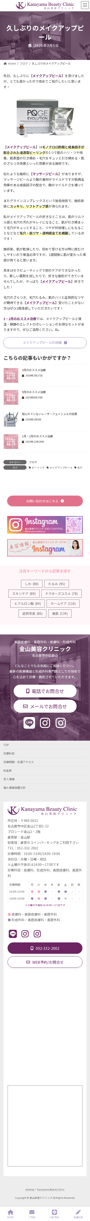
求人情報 (9, 779)
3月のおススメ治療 (34, 370)
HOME (10, 1217)
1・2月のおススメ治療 (19, 318)
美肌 (60, 613)
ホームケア (63, 603)
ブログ (33, 462)
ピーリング (38, 467)
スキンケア (24, 593)
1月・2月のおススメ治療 (37, 436)
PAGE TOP (82, 1200)
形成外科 (43, 870)
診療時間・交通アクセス (18, 762)
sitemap (30, 1189)
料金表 (7, 770)
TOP (6, 745)
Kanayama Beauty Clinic (51, 1189)
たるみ (56, 583)
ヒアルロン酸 (27, 603)
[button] (45, 342)
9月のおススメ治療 (34, 392)
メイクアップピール (61, 467)
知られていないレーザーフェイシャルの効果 (49, 414)
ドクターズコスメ (61, 593)
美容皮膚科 (61, 870)
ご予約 (31, 1217)
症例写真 (32, 613)
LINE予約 (54, 1217)
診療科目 (9, 753)
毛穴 (79, 467)
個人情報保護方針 (14, 787)
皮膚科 (28, 870)
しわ (32, 583)
